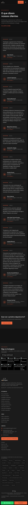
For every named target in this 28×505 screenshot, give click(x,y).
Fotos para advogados (6, 408)
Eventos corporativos (5, 403)
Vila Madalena (13, 465)
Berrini (24, 460)
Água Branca (4, 472)
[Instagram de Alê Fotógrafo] (13, 491)
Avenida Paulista (18, 460)
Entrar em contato (7, 323)
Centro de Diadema (5, 485)
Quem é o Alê (4, 444)
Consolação (4, 467)
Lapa (8, 470)
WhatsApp (8, 503)
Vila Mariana (22, 467)
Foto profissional (4, 393)
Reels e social (4, 422)
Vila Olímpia (4, 460)
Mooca (23, 470)
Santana (13, 470)
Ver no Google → (10, 57)
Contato (3, 442)
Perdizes (3, 470)
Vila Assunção (4, 477)
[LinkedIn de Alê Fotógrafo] (15, 491)
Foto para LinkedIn (5, 395)
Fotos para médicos (5, 406)
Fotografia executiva (5, 399)
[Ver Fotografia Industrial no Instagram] (17, 361)
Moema (16, 467)
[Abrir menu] (25, 2)
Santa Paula (17, 482)
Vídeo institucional (5, 418)
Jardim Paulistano (16, 462)
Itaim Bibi (4, 462)
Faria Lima (11, 460)
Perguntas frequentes (5, 449)
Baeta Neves (11, 480)
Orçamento (21, 2)
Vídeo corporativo (5, 416)
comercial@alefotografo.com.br (9, 428)
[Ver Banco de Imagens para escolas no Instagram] (24, 367)
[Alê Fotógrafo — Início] (9, 2)
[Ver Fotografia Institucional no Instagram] (17, 367)
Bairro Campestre (16, 475)
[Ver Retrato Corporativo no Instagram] (4, 361)
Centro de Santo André (6, 475)
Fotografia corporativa (6, 397)
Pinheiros (9, 462)
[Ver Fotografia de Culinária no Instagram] (4, 367)
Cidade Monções (5, 465)
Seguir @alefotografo (8, 355)
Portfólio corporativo (5, 410)
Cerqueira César (21, 465)
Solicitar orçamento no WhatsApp (9, 438)
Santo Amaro (16, 472)
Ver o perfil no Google (5, 25)
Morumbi (10, 472)
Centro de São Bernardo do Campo (16, 477)
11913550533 (5, 435)
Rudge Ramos (4, 480)
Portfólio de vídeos (5, 420)
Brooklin (23, 462)
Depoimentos (4, 447)
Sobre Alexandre (4, 446)
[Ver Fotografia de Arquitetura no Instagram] (24, 361)
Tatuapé (18, 470)
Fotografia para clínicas (6, 404)
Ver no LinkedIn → (10, 80)
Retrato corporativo (5, 401)
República (10, 467)
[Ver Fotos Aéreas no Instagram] (11, 367)
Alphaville (13, 485)
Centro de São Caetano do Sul (7, 482)
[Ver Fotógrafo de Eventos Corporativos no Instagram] (11, 361)
